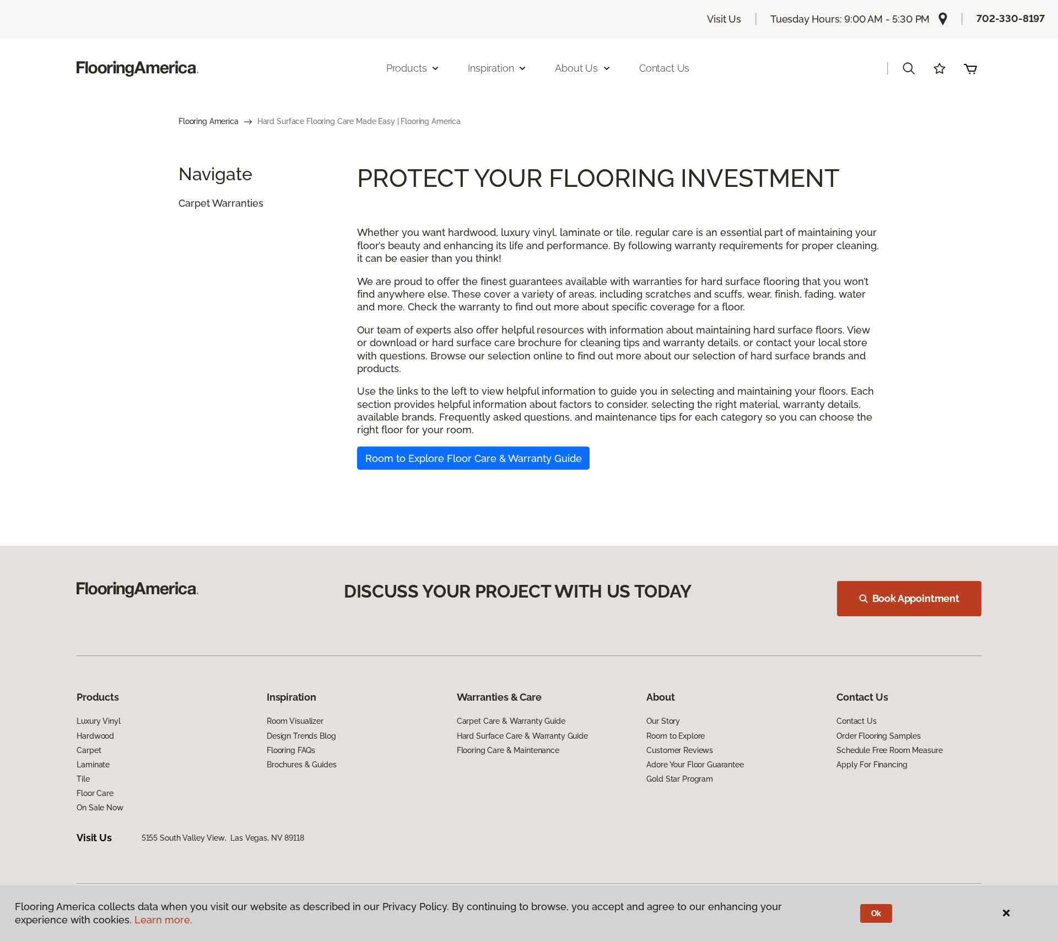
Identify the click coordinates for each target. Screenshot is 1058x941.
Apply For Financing (871, 764)
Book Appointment (915, 598)
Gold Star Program (679, 779)
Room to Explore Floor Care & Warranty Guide (473, 458)
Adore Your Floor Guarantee (694, 764)
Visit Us (724, 19)
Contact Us (664, 68)
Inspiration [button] (491, 68)
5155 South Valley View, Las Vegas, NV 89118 (223, 838)
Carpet (89, 750)
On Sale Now (100, 807)
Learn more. (163, 920)
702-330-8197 (1010, 18)
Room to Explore (675, 736)
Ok (876, 913)
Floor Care (95, 793)
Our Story (663, 721)
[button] (909, 68)
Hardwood (95, 736)
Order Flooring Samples (878, 736)
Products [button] (406, 68)
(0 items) (970, 68)
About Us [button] (576, 68)
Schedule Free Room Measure (889, 750)
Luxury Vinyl (98, 721)
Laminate (93, 764)
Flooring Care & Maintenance (508, 750)
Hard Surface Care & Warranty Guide (522, 736)
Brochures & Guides (301, 764)
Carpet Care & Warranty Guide (511, 721)
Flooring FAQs (291, 750)
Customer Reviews (679, 750)
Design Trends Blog (301, 736)
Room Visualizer (295, 721)
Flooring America (209, 121)
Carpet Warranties (221, 203)
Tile (83, 779)
